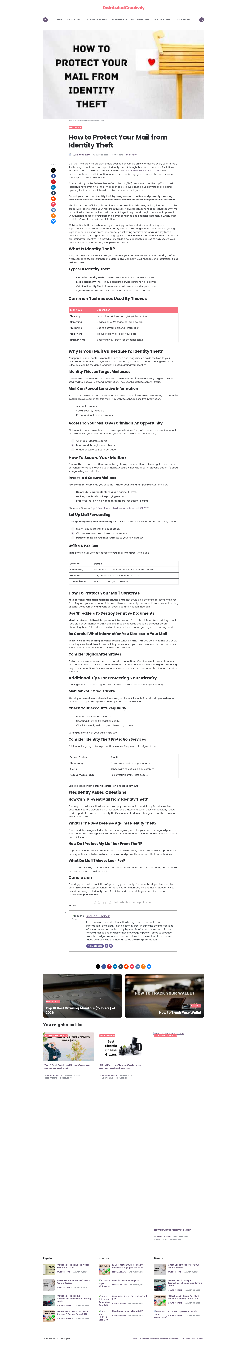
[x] (53, 170)
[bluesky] (53, 221)
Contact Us (174, 1339)
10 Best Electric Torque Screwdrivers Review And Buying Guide (74, 1298)
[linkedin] (53, 187)
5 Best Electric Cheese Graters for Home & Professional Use (120, 1066)
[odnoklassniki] (53, 215)
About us (137, 1339)
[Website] (106, 946)
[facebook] (53, 176)
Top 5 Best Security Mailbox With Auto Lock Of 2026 (119, 508)
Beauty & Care (73, 19)
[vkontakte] (53, 210)
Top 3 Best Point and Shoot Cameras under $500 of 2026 (67, 1066)
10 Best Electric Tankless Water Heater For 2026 (73, 1266)
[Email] (111, 946)
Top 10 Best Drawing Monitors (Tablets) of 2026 (80, 1010)
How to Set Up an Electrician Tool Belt (129, 1297)
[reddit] (53, 198)
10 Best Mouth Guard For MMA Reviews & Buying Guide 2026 (72, 1313)
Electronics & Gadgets (96, 19)
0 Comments (131, 155)
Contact (164, 1339)
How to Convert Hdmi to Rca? (172, 1230)
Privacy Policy (197, 1339)
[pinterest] (53, 181)
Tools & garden (182, 19)
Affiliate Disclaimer (150, 1339)
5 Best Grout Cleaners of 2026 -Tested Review (73, 1282)
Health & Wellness (140, 19)
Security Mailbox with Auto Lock (141, 170)
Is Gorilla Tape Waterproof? (127, 1280)
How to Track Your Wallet (180, 1012)
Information (75, 127)
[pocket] (53, 204)
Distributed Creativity (123, 7)
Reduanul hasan (82, 155)
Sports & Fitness (161, 19)
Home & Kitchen (119, 19)
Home (59, 19)
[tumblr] (53, 193)
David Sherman (164, 1237)
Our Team (185, 1339)
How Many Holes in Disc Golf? (127, 1311)
